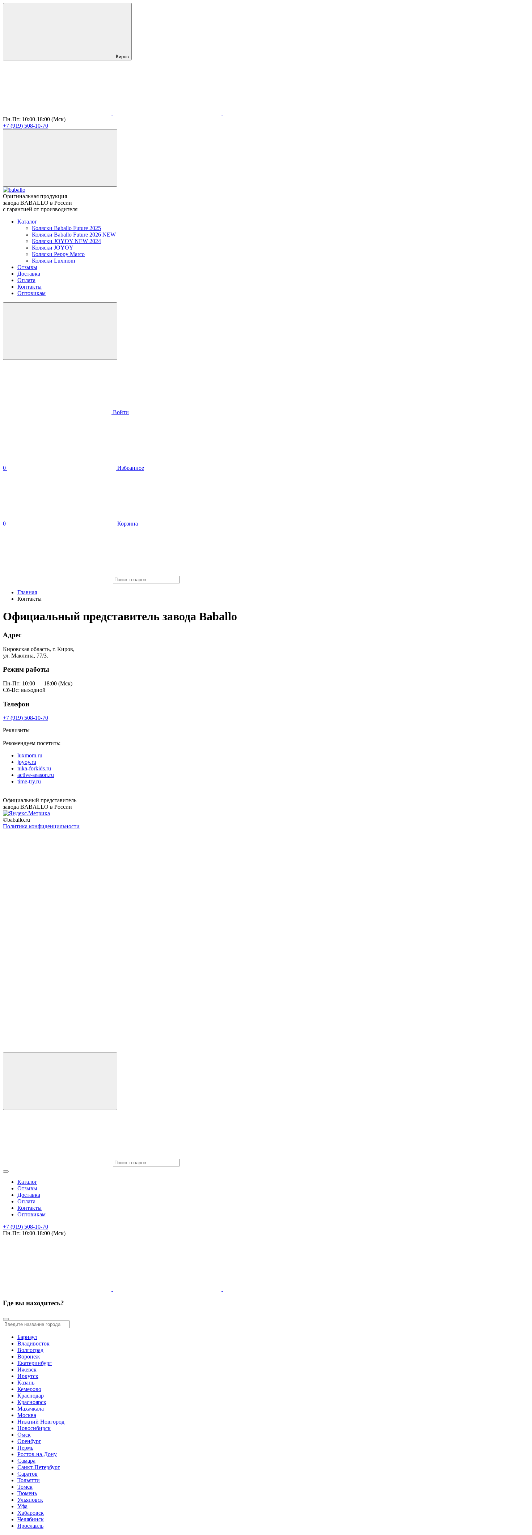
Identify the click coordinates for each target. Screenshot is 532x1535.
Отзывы (27, 267)
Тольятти (28, 1480)
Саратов (27, 1474)
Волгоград (30, 1350)
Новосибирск (34, 1428)
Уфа (22, 1506)
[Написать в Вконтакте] (58, 113)
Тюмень (27, 1493)
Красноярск (31, 1402)
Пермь (25, 1448)
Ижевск (27, 1369)
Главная (27, 592)
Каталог (27, 221)
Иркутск (27, 1376)
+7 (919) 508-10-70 (25, 126)
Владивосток (33, 1343)
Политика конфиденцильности (41, 826)
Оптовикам (31, 293)
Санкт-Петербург (38, 1467)
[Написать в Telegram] (168, 113)
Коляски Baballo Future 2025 (66, 228)
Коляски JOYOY (52, 248)
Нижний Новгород (40, 1422)
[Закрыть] (6, 1319)
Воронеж (28, 1356)
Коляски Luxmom (53, 261)
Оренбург (29, 1441)
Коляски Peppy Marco (58, 254)
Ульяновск (30, 1500)
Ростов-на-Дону (37, 1454)
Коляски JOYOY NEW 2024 (66, 241)
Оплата (26, 280)
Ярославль (30, 1526)
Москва (26, 1415)
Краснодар (30, 1395)
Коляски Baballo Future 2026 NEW (74, 234)
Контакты (29, 287)
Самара (26, 1461)
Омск (24, 1435)
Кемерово (29, 1389)
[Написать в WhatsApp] (277, 113)
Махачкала (30, 1409)
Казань (25, 1382)
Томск (25, 1487)
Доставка (28, 274)
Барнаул (27, 1337)
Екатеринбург (34, 1363)
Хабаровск (30, 1513)
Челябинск (30, 1519)
